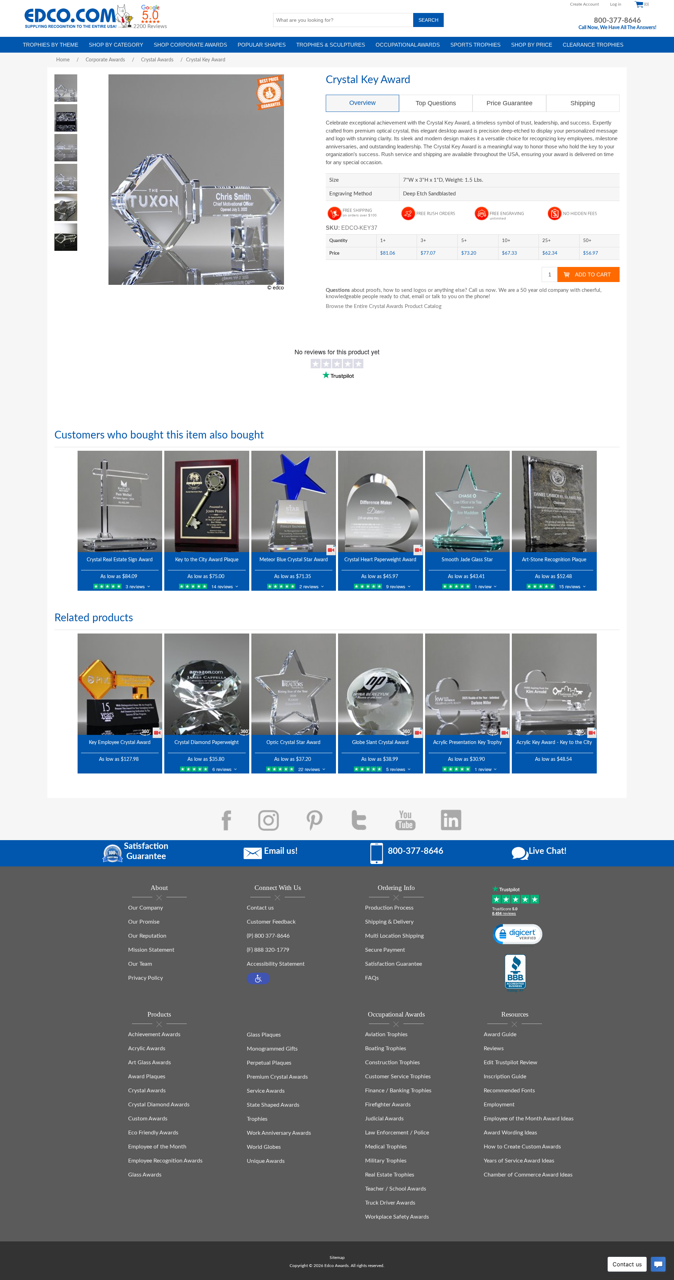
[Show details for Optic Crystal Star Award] (293, 684)
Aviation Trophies (386, 1034)
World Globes (264, 1147)
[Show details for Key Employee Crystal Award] (120, 684)
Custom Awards (147, 1118)
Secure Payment (385, 950)
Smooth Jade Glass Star (467, 559)
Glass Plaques (264, 1035)
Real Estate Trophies (389, 1175)
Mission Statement (151, 950)
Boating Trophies (385, 1048)
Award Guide (500, 1034)
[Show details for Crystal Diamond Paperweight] (206, 684)
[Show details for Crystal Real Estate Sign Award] (120, 501)
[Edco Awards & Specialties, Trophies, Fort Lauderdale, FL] (515, 973)
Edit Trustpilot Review (510, 1062)
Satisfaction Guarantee (393, 964)
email (418, 296)
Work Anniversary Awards (279, 1133)
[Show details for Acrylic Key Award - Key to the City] (554, 684)
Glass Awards (144, 1175)
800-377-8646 (617, 20)
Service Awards (266, 1091)
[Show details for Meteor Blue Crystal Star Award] (293, 501)
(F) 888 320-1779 (268, 950)
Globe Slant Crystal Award (380, 742)
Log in (615, 4)
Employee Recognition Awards (165, 1161)
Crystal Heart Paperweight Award (380, 559)
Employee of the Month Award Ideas (529, 1118)
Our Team (140, 964)
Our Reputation (147, 936)
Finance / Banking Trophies (398, 1090)
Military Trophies (386, 1161)
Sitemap (337, 1257)
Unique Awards (266, 1161)
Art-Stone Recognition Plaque (554, 559)
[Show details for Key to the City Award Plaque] (206, 501)
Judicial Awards (384, 1118)
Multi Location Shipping (394, 936)
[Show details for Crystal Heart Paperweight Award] (380, 501)
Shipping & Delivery (389, 922)
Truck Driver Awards (390, 1203)
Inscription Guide (505, 1076)
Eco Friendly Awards (153, 1132)
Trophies (257, 1119)
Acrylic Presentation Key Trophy (467, 742)
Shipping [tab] (582, 103)
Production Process (389, 908)
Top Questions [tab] (436, 103)
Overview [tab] (362, 102)
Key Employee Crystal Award (120, 742)
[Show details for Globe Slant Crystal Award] (380, 684)
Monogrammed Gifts (272, 1049)
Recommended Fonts (509, 1090)
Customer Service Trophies (398, 1076)
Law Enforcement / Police (397, 1132)
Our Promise (143, 922)
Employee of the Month (157, 1147)
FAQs (372, 978)
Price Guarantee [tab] (510, 103)
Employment (499, 1104)
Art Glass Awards (149, 1062)
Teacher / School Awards (395, 1189)
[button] (258, 978)
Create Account (584, 4)
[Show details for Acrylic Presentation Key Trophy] (467, 684)
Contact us (260, 908)
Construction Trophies (392, 1062)
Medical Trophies (386, 1147)
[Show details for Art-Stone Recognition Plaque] (554, 501)
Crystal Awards (147, 1090)
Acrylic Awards (146, 1048)
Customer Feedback (271, 922)
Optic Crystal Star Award (293, 742)
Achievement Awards (154, 1034)
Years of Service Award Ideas (519, 1161)
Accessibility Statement (276, 964)
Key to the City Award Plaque (206, 559)
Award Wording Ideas (510, 1132)
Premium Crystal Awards (277, 1077)
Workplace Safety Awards (397, 1217)
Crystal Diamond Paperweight (206, 742)
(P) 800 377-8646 (268, 936)
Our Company (145, 908)
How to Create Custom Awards (522, 1147)
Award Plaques (146, 1076)
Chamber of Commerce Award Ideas (528, 1175)
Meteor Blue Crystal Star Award (293, 559)
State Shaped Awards (273, 1105)
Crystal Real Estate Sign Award (120, 559)
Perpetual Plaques (269, 1063)
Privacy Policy (145, 978)
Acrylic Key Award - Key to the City (554, 742)
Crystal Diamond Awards (159, 1104)
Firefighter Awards (388, 1104)
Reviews (494, 1048)
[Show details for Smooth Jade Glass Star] (467, 501)
